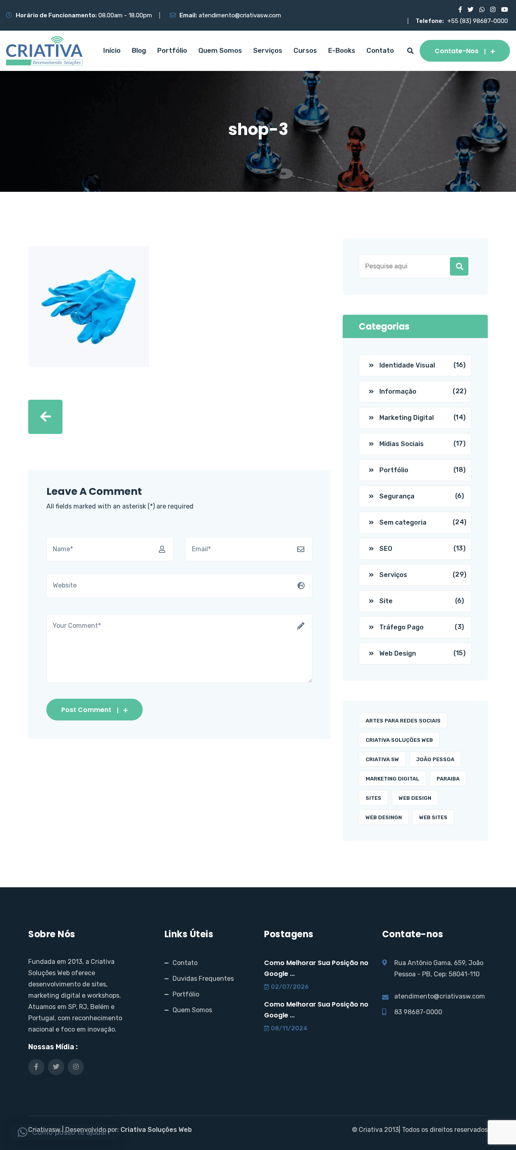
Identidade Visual (407, 365)
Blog (139, 50)
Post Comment (86, 709)
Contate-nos (457, 51)
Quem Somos (220, 50)
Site (386, 601)
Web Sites (433, 817)
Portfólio (172, 50)
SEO (385, 548)
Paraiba (448, 779)
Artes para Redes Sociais (403, 721)
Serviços (267, 50)
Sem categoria (403, 522)
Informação (397, 391)
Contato (380, 50)
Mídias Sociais (401, 444)
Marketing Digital (406, 417)
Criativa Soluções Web (399, 740)
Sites (373, 798)
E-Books (341, 50)
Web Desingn (384, 817)
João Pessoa (435, 759)
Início (112, 50)
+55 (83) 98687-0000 (477, 21)
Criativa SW (382, 759)
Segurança (396, 496)
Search (459, 266)
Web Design (397, 653)
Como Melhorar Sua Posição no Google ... (316, 968)
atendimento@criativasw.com (240, 15)
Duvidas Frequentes (203, 978)
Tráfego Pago (401, 627)
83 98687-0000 (418, 1012)
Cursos (305, 50)
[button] (64, 1132)
